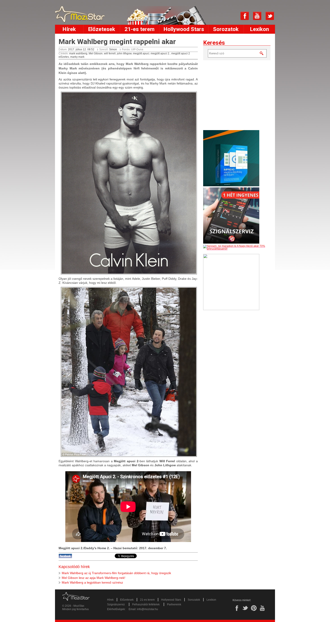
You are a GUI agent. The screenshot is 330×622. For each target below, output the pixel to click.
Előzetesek (101, 29)
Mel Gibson (96, 53)
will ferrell (110, 53)
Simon (113, 49)
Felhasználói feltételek (146, 604)
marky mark (77, 56)
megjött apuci (141, 53)
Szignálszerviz (116, 604)
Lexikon (259, 29)
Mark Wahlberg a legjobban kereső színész (92, 582)
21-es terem (139, 29)
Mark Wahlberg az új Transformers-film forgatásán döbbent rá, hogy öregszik (116, 573)
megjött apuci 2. (160, 53)
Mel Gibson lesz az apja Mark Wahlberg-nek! (93, 578)
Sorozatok (226, 29)
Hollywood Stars (183, 29)
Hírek (69, 29)
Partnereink (174, 604)
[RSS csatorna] (232, 16)
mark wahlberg (78, 53)
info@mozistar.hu (147, 609)
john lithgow (124, 53)
